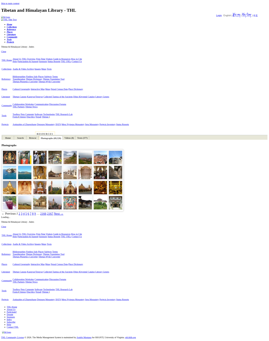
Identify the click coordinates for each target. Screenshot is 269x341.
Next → (58, 213)
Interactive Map (38, 89)
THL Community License (12, 337)
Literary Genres (102, 97)
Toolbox (16, 114)
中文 (255, 15)
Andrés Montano (83, 337)
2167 (50, 213)
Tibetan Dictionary (34, 79)
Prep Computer (27, 114)
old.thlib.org (130, 337)
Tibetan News (31, 107)
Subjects (48, 76)
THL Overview (29, 59)
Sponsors (43, 61)
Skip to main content (10, 3)
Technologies (49, 114)
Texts (49, 69)
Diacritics (30, 117)
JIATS (58, 124)
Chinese (22, 117)
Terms (55, 76)
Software (39, 114)
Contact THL (13, 327)
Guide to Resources (61, 59)
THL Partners (19, 107)
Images (37, 69)
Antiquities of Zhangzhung (24, 124)
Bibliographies (19, 76)
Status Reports (54, 61)
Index (9, 319)
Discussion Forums (57, 104)
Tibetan (45, 117)
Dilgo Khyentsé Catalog (84, 97)
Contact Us (77, 61)
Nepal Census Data (59, 89)
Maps (43, 69)
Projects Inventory (107, 124)
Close (3, 51)
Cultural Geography (21, 89)
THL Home (7, 60)
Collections (6, 69)
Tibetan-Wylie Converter (49, 81)
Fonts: (15, 117)
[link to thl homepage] (6, 332)
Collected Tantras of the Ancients (58, 97)
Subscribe (11, 322)
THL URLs (66, 61)
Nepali (38, 117)
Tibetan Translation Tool (53, 79)
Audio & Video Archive (23, 69)
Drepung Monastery (46, 124)
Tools (4, 115)
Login (219, 15)
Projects (5, 124)
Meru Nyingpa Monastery (73, 124)
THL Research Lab (64, 114)
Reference (6, 79)
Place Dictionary (75, 89)
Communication (41, 104)
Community (7, 105)
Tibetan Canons (19, 97)
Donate (10, 314)
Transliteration (19, 79)
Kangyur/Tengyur (35, 97)
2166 (43, 213)
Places (41, 76)
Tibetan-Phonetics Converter (25, 81)
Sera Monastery (92, 124)
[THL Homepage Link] (5, 17)
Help (15, 61)
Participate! (12, 312)
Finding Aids (32, 76)
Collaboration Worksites (23, 104)
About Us (17, 59)
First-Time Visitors (44, 59)
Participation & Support (28, 61)
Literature (6, 97)
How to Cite (76, 59)
